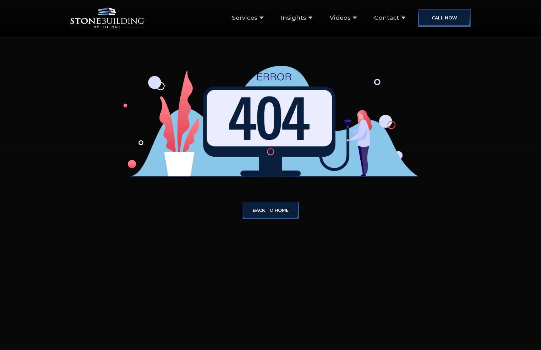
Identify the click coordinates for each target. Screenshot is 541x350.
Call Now (444, 18)
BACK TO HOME (271, 210)
